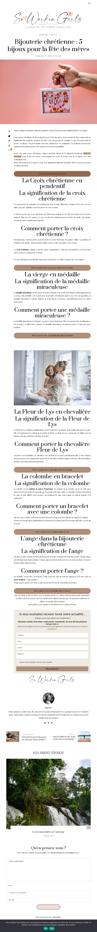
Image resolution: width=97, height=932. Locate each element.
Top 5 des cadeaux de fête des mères (52, 174)
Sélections (43, 35)
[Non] (94, 926)
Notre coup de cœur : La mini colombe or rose (52, 532)
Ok (46, 928)
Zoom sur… (53, 35)
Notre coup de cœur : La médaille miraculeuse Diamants (52, 335)
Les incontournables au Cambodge (48, 832)
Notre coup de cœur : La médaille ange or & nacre (52, 591)
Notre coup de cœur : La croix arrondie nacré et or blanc (52, 268)
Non (51, 928)
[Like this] (9, 150)
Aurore (48, 707)
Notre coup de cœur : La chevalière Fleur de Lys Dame (52, 470)
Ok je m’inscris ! (52, 669)
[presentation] (11, 792)
